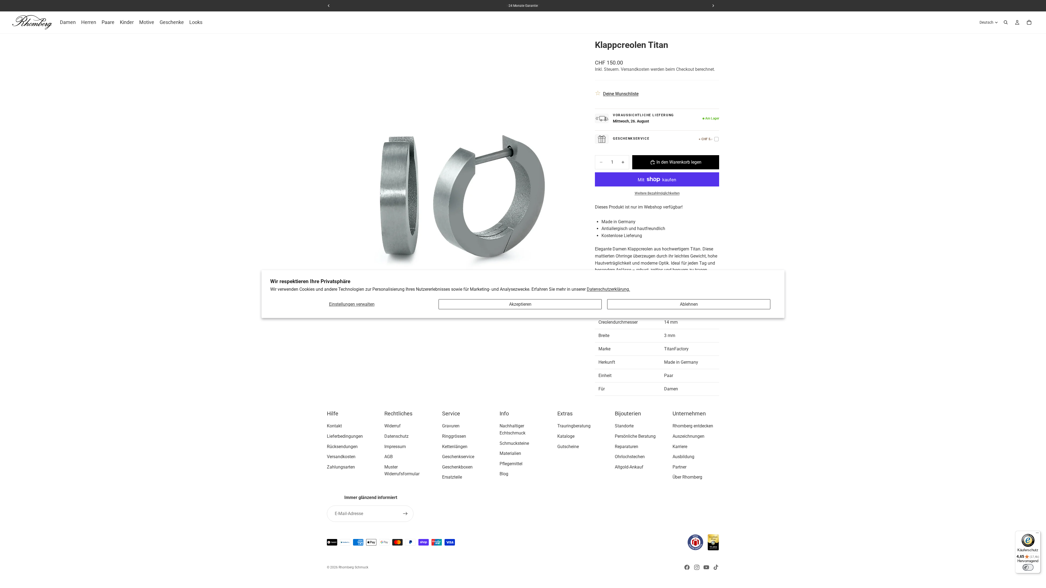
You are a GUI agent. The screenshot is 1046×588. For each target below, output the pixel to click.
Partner (679, 466)
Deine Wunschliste (620, 93)
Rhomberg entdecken (693, 425)
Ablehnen (689, 304)
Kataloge (565, 436)
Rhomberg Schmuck (353, 567)
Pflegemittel (511, 463)
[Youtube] (706, 567)
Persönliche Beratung (635, 436)
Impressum (395, 446)
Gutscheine (568, 446)
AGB (388, 456)
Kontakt (334, 425)
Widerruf (392, 425)
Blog (504, 473)
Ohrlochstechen (630, 456)
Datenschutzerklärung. (608, 289)
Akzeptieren (520, 304)
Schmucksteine (514, 443)
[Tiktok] (716, 567)
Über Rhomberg (687, 477)
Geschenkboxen (457, 466)
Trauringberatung (574, 425)
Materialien (510, 453)
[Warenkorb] (1029, 22)
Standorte (624, 425)
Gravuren (451, 425)
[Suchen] (1006, 22)
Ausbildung (683, 456)
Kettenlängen (454, 446)
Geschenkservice (458, 456)
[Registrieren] (405, 513)
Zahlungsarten (341, 466)
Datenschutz (396, 436)
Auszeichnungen (688, 436)
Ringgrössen (454, 436)
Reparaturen (626, 446)
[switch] (1028, 567)
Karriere (680, 446)
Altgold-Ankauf (629, 466)
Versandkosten (341, 456)
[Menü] (1037, 534)
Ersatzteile (452, 477)
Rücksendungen (342, 446)
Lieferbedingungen (345, 436)
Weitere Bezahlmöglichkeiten (657, 193)
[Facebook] (687, 567)
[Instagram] (697, 567)
